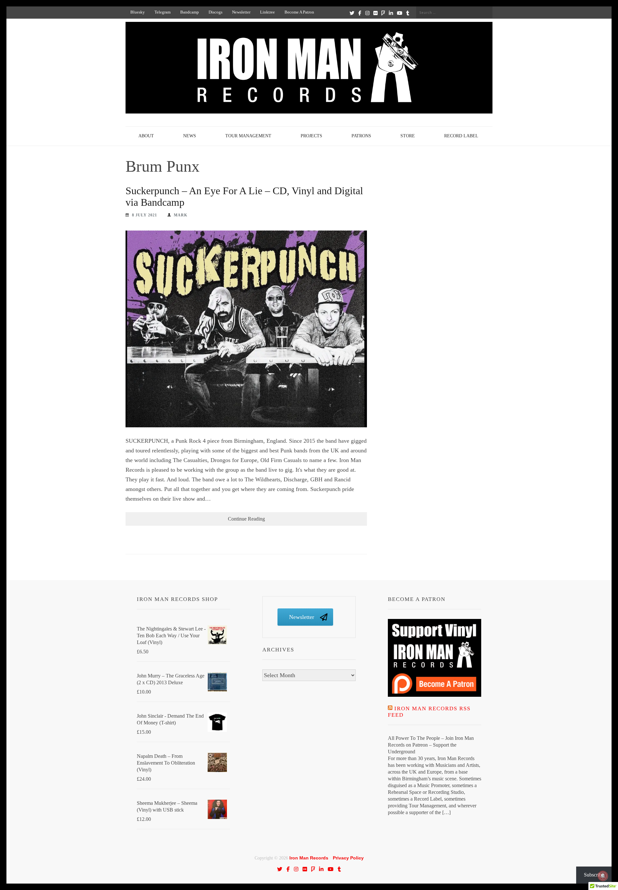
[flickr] (375, 13)
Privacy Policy (348, 857)
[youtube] (399, 13)
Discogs (215, 12)
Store (407, 135)
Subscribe (594, 874)
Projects (311, 135)
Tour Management (248, 135)
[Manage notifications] (603, 876)
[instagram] (367, 13)
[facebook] (359, 13)
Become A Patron (299, 12)
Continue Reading (246, 519)
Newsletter (241, 12)
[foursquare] (383, 13)
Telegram (162, 12)
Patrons (361, 135)
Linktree (267, 12)
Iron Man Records (308, 857)
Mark (180, 215)
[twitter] (352, 13)
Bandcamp (189, 12)
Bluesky (137, 12)
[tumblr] (407, 13)
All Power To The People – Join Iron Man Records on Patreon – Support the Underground (431, 744)
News (189, 135)
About (146, 135)
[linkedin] (391, 13)
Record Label (461, 135)
